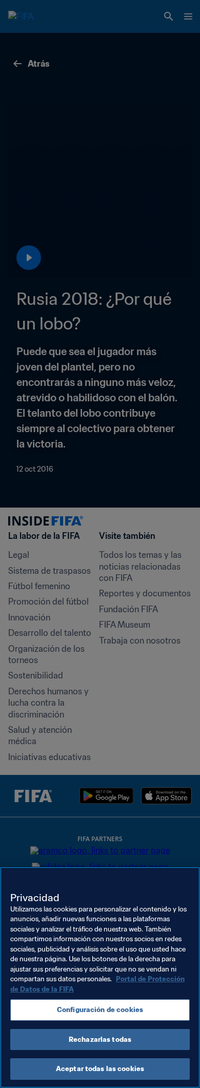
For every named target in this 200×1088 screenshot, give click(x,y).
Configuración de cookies (100, 1009)
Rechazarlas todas (100, 1039)
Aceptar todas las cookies (100, 1068)
